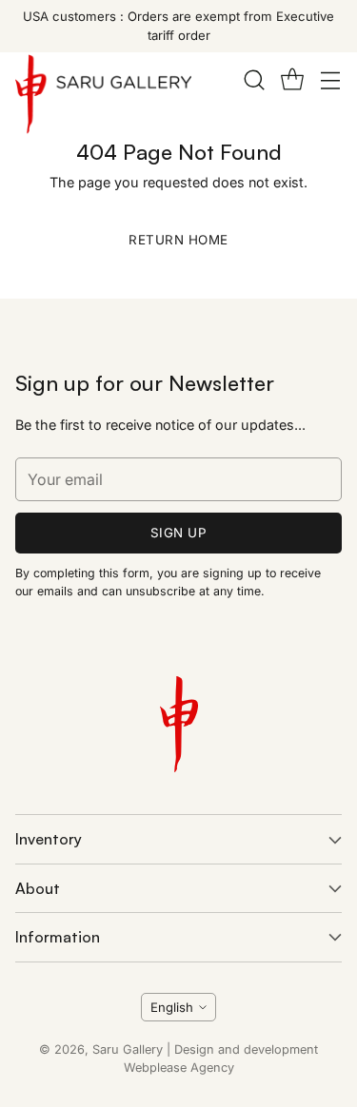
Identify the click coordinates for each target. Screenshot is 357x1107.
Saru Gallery (127, 1049)
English (171, 1007)
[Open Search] (253, 79)
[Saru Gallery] (103, 98)
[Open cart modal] (291, 79)
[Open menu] (329, 79)
